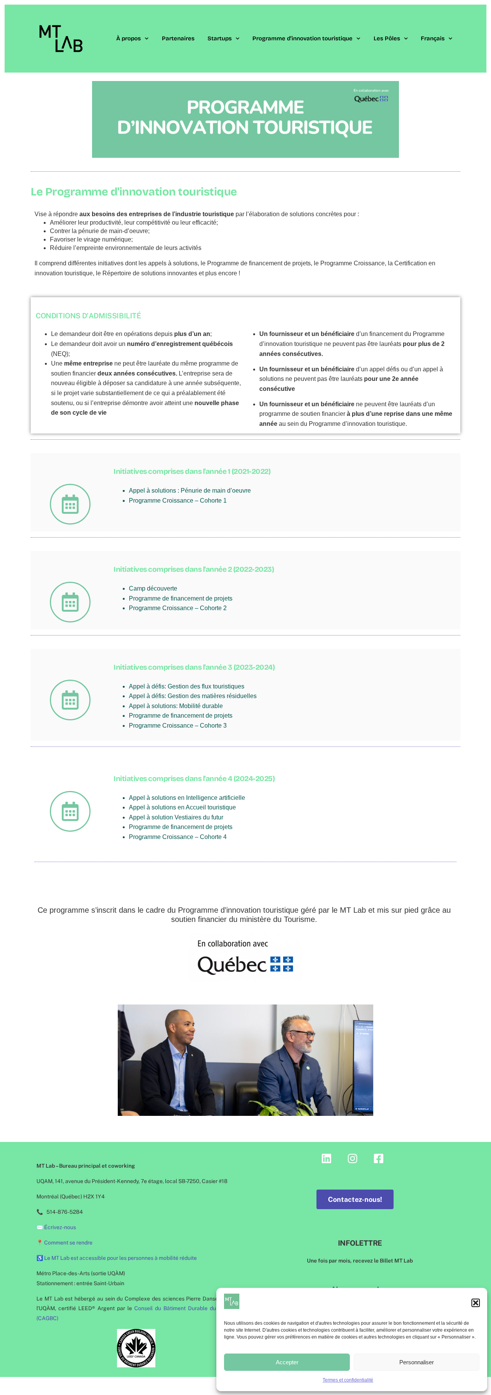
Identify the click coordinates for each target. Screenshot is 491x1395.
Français (433, 38)
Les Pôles (387, 38)
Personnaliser (416, 1362)
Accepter (287, 1362)
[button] (475, 1303)
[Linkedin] (326, 1158)
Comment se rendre (68, 1242)
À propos (128, 38)
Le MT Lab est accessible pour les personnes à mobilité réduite (120, 1258)
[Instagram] (352, 1158)
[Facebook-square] (378, 1158)
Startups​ (220, 38)
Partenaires (178, 38)
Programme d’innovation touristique (302, 38)
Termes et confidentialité (348, 1380)
